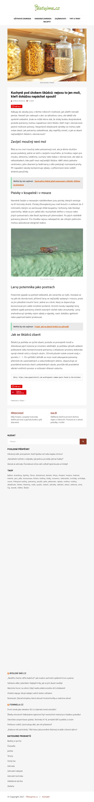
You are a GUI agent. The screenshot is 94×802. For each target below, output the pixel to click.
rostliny (74, 481)
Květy (49, 478)
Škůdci (22, 401)
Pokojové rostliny (20, 481)
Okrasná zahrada (43, 18)
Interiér (10, 478)
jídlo (20, 478)
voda (33, 484)
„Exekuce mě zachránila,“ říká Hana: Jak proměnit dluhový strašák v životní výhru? (42, 729)
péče (45, 481)
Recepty (47, 22)
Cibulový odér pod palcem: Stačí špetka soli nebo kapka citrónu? (35, 454)
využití (39, 484)
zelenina (73, 484)
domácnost (40, 475)
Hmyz (55, 475)
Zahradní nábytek (15, 771)
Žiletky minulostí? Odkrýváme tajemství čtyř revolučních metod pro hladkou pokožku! (44, 714)
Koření (36, 478)
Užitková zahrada (22, 18)
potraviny (32, 481)
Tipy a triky (75, 18)
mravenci (55, 478)
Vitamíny (26, 484)
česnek (13, 488)
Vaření (19, 484)
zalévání (60, 484)
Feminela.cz (16, 704)
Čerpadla (11, 746)
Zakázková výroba (15, 781)
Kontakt (46, 796)
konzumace (27, 478)
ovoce (9, 481)
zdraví (67, 484)
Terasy (10, 756)
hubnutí (76, 475)
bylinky (26, 475)
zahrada (53, 484)
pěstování (52, 481)
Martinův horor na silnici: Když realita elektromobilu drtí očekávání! (36, 688)
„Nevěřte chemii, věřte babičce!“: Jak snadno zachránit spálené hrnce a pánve (40, 678)
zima (80, 484)
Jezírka (10, 751)
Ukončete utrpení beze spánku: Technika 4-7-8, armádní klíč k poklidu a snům (40, 719)
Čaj (8, 488)
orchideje (81, 478)
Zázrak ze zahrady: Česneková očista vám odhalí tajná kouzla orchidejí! (37, 464)
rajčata (59, 481)
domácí (49, 475)
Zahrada (11, 766)
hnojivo (69, 475)
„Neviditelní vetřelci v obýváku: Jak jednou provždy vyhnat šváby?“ (35, 459)
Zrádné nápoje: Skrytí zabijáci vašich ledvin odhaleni (29, 693)
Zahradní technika (15, 776)
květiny (42, 478)
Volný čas (11, 761)
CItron (32, 475)
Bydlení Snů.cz (18, 673)
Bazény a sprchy (14, 741)
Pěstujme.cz (32, 796)
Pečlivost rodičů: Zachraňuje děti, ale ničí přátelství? (29, 724)
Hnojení (62, 475)
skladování (11, 484)
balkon (10, 475)
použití (39, 481)
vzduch (45, 484)
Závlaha (10, 786)
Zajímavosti (60, 18)
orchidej (73, 478)
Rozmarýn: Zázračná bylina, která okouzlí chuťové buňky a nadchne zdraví (39, 698)
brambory (18, 475)
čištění (20, 488)
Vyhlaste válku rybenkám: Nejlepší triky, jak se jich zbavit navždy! (34, 683)
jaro (15, 478)
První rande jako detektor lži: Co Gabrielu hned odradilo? (31, 709)
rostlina (66, 481)
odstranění (65, 478)
